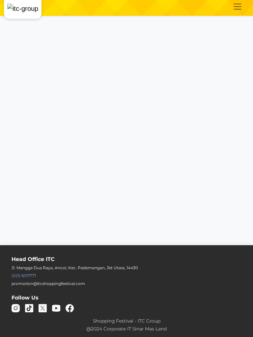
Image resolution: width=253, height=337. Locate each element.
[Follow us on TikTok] (29, 307)
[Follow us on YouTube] (56, 307)
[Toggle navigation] (237, 7)
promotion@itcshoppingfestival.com (48, 283)
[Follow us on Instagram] (16, 307)
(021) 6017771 (24, 275)
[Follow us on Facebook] (70, 307)
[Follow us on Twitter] (43, 307)
